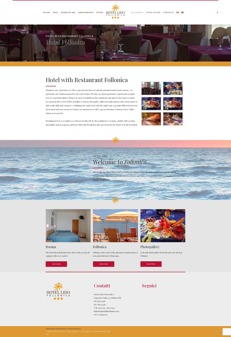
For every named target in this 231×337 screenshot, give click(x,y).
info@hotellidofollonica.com (108, 311)
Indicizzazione (61, 329)
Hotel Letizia (153, 12)
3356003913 (110, 308)
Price (55, 12)
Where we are (68, 12)
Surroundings (85, 12)
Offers (99, 12)
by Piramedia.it (71, 329)
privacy (79, 329)
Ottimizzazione (51, 329)
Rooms (46, 12)
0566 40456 (101, 301)
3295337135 (101, 308)
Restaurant (137, 12)
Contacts (168, 12)
